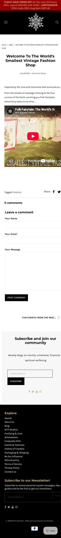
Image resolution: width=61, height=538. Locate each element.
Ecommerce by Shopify (43, 521)
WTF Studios (11, 429)
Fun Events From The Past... (39, 317)
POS (27, 521)
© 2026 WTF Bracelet (15, 521)
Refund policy (12, 460)
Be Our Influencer (14, 456)
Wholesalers (11, 437)
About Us (9, 422)
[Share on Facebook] (53, 191)
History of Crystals (14, 448)
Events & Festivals (14, 445)
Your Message (12, 249)
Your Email (11, 234)
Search (8, 418)
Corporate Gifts (13, 441)
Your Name (11, 218)
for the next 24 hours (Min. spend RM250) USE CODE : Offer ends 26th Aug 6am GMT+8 (30, 5)
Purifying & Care (13, 433)
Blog (11, 45)
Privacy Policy (12, 467)
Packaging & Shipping (17, 452)
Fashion (17, 192)
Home (4, 45)
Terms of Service (13, 464)
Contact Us (10, 471)
